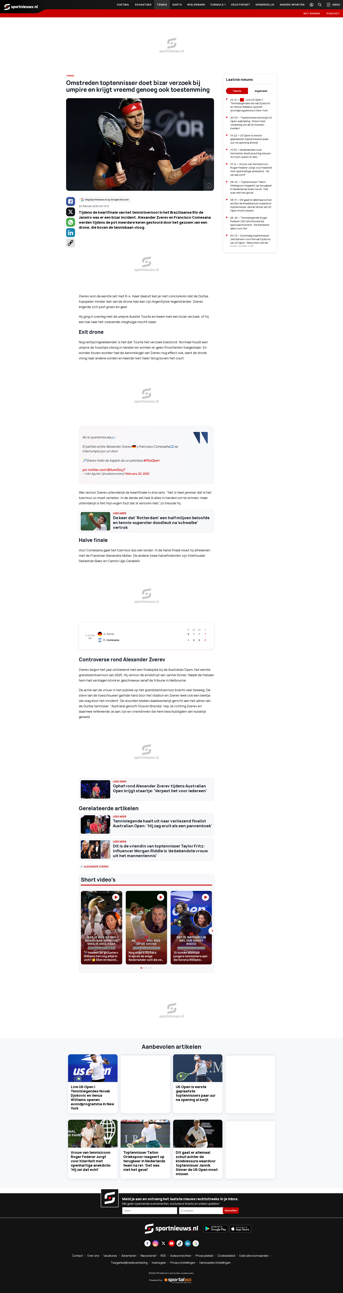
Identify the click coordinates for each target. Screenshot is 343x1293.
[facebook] (70, 201)
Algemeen (261, 91)
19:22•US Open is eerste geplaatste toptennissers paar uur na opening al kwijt (249, 139)
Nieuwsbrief (148, 1256)
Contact (77, 1256)
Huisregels (159, 1263)
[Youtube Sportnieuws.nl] (171, 1243)
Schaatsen (143, 4)
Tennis (162, 4)
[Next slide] (212, 931)
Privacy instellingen (182, 1263)
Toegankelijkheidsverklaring (129, 1263)
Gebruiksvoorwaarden (254, 1256)
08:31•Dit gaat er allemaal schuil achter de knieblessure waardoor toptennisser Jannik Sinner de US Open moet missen (251, 205)
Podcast (333, 13)
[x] (70, 211)
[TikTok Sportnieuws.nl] (180, 1243)
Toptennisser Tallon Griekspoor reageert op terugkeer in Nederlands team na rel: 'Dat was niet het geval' (144, 1161)
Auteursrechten (180, 1256)
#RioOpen (151, 460)
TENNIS (70, 75)
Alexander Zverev (96, 866)
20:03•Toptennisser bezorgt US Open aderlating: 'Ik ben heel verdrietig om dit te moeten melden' (251, 123)
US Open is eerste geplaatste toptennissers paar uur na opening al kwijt (195, 1093)
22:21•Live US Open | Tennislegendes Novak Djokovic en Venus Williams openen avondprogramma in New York (250, 105)
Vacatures (110, 1256)
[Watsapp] (70, 222)
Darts (177, 4)
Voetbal (123, 4)
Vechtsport (240, 4)
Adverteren (128, 1256)
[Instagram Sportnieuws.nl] (155, 1243)
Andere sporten (292, 4)
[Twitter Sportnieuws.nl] (163, 1243)
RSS (163, 1256)
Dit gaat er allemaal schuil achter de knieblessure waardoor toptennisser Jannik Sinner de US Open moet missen (197, 1163)
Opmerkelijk (264, 4)
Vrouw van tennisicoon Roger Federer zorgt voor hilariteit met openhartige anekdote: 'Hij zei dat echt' (91, 1161)
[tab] (141, 968)
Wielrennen (196, 4)
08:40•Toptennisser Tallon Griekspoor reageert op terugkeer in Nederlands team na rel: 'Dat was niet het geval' (251, 187)
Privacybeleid (204, 1256)
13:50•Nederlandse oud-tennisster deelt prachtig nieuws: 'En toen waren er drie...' (251, 153)
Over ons (93, 1256)
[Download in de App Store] (240, 1229)
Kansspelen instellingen (215, 1263)
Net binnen (312, 13)
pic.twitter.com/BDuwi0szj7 (103, 470)
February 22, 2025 (137, 474)
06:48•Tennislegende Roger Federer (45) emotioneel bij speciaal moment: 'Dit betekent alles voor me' (249, 223)
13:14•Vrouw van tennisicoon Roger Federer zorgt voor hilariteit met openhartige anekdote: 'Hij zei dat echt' (251, 169)
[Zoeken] (319, 4)
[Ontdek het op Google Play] (216, 1229)
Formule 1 (218, 4)
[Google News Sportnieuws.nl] (196, 1243)
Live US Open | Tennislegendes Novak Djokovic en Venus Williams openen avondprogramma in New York (92, 1097)
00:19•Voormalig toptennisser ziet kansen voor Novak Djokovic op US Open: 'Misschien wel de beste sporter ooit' (250, 241)
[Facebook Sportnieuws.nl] (147, 1243)
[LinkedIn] (70, 232)
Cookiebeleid (226, 1256)
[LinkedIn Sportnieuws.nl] (188, 1243)
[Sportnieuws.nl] (21, 7)
